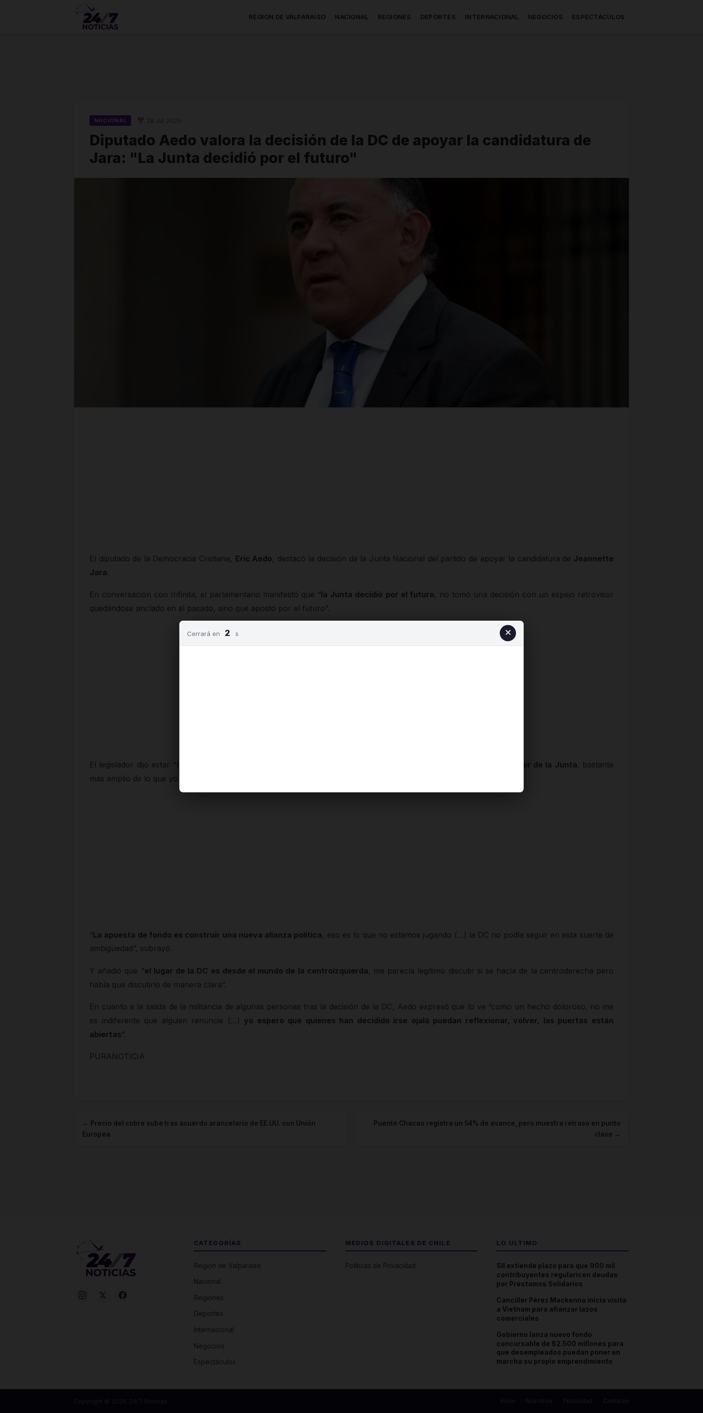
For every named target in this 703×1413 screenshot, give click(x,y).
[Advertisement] (351, 717)
